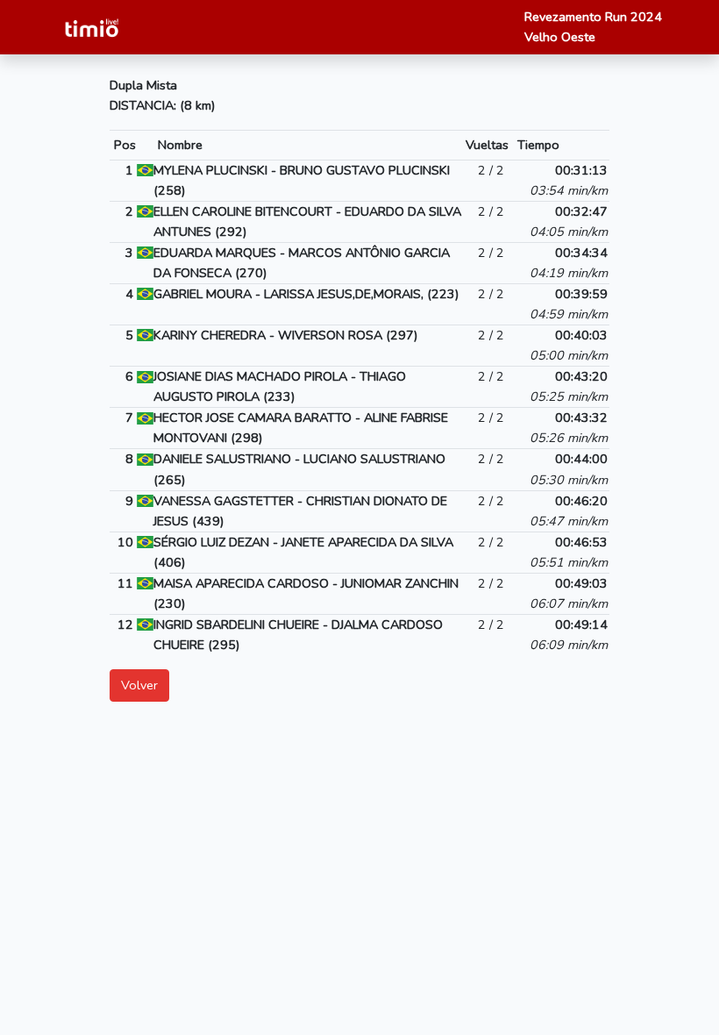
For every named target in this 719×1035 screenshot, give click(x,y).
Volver (139, 685)
